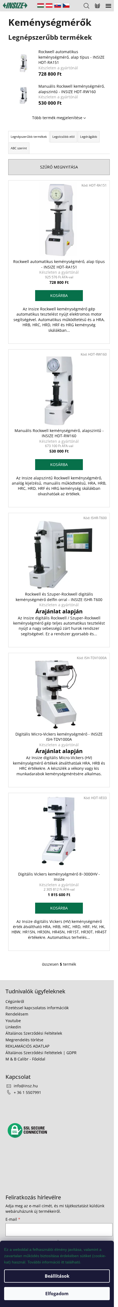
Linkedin (13, 1026)
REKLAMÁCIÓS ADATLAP (27, 1046)
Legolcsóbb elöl (63, 137)
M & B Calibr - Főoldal (25, 1059)
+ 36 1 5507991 (27, 1092)
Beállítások (57, 1276)
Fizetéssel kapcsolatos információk (37, 1007)
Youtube (13, 1020)
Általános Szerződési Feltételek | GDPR (41, 1052)
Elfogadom (57, 1294)
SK (57, 5)
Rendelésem (16, 1014)
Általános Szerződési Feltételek (33, 1033)
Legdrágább (88, 137)
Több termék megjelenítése (57, 117)
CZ (66, 5)
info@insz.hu (26, 1085)
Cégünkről (14, 1001)
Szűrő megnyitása (59, 167)
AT (49, 5)
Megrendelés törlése (24, 1039)
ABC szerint (19, 148)
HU (40, 5)
